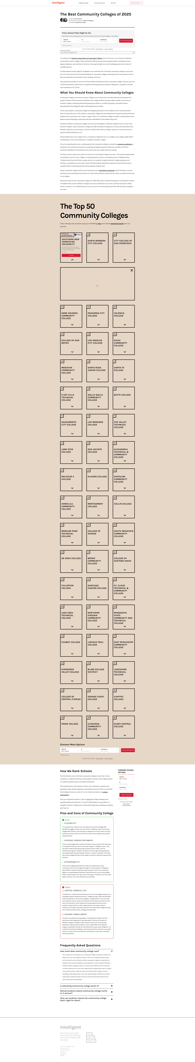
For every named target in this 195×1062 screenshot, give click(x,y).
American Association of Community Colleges (86, 58)
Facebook (63, 1057)
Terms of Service (65, 1055)
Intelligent (58, 3)
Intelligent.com (69, 1051)
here (99, 223)
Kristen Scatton (78, 18)
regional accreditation (125, 144)
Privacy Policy (64, 1053)
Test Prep (113, 3)
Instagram (63, 1059)
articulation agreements (107, 170)
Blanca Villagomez (89, 20)
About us (90, 1042)
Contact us (91, 1045)
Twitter (62, 1060)
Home (89, 1039)
